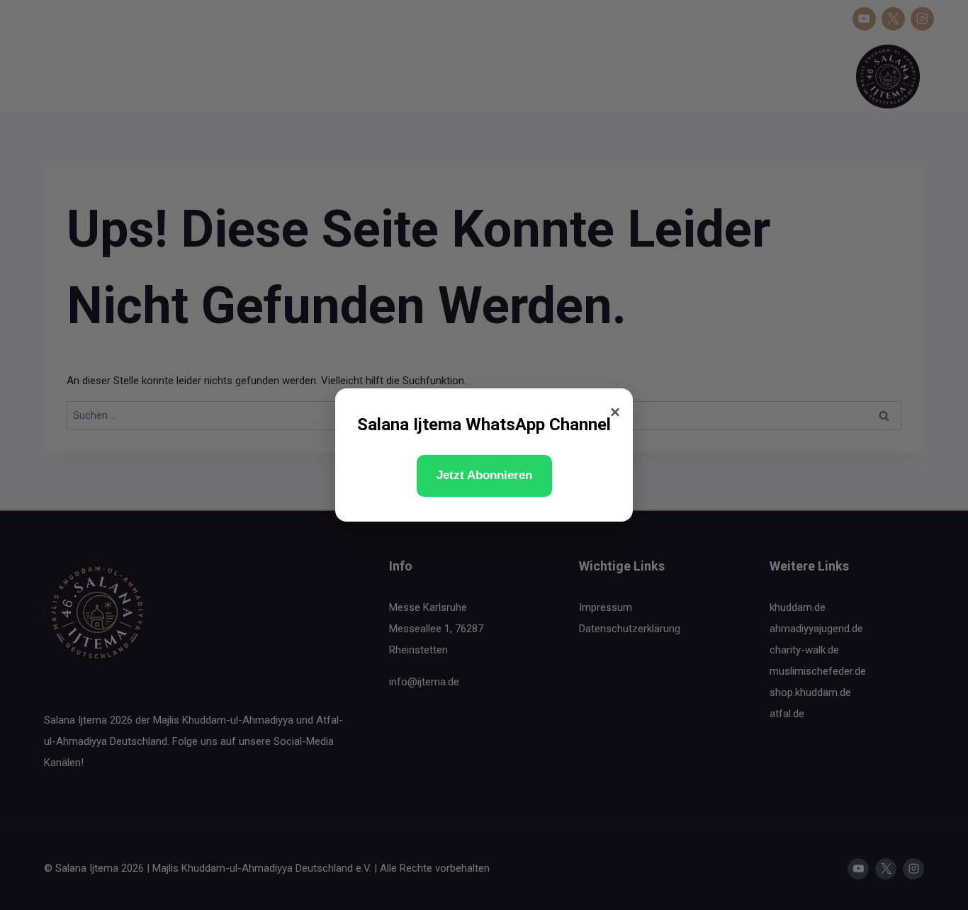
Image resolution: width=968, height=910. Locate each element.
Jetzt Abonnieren (484, 475)
